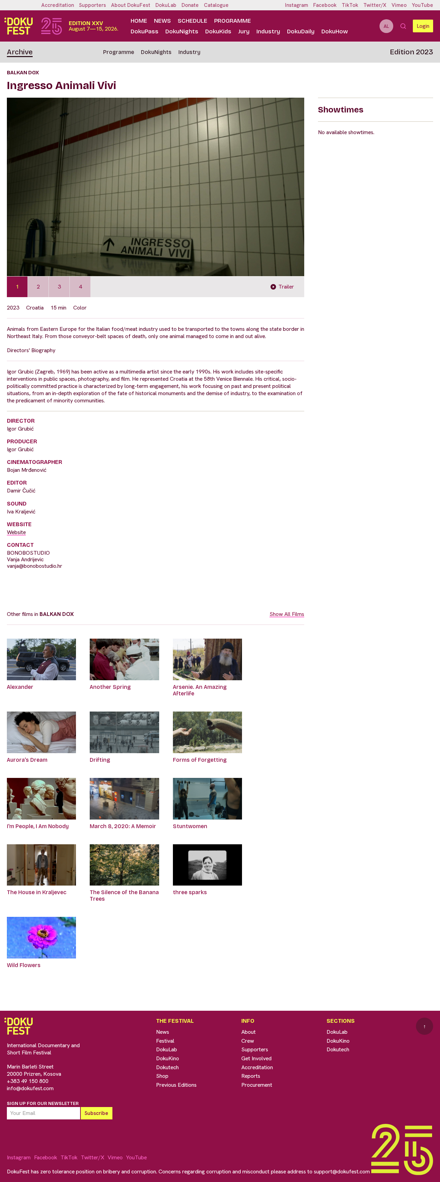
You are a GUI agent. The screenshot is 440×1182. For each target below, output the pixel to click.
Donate (190, 5)
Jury (244, 31)
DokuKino (167, 1058)
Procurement (256, 1084)
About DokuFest (130, 5)
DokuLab (165, 5)
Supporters (92, 5)
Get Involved (256, 1058)
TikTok (350, 5)
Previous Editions (176, 1084)
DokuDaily (301, 31)
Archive (20, 51)
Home (139, 20)
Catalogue (216, 5)
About (248, 1031)
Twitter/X (374, 5)
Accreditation (57, 5)
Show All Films (287, 614)
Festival (165, 1040)
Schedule (192, 20)
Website (16, 532)
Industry (268, 31)
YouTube (422, 5)
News (162, 20)
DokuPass (144, 31)
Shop (162, 1076)
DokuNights (181, 31)
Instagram (296, 5)
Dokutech (167, 1067)
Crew (247, 1040)
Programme (232, 20)
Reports (250, 1076)
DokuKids (218, 31)
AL (386, 26)
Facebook (325, 5)
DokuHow (334, 31)
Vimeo (399, 5)
